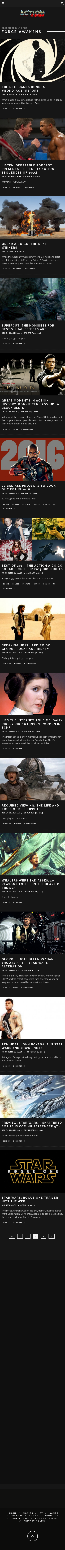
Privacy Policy (35, 1521)
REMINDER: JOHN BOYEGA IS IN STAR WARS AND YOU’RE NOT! (32, 1046)
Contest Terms (46, 1518)
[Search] (62, 3)
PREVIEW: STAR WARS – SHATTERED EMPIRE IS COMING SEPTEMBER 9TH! (32, 1124)
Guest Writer (9, 412)
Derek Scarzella (11, 333)
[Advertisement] (26, 1316)
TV (54, 504)
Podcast (17, 187)
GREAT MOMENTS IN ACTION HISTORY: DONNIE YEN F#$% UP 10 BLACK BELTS (30, 404)
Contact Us (20, 1518)
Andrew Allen (9, 1205)
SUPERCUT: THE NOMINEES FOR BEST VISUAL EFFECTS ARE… (28, 327)
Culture (26, 504)
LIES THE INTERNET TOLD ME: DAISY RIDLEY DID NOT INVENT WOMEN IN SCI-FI (32, 724)
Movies (6, 109)
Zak (4, 251)
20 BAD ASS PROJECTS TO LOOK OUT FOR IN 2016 (29, 487)
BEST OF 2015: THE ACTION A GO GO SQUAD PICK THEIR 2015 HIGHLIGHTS (32, 567)
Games (37, 504)
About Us (52, 1516)
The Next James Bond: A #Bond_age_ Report (23, 88)
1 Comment (18, 749)
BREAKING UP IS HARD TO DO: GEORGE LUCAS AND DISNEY (27, 647)
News (15, 429)
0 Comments (19, 109)
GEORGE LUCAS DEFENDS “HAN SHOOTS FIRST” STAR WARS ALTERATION (28, 963)
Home (13, 1513)
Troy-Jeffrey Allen (12, 573)
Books (6, 504)
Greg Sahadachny (11, 176)
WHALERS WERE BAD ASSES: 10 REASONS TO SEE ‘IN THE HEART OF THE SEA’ (32, 884)
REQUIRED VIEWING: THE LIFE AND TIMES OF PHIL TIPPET (30, 807)
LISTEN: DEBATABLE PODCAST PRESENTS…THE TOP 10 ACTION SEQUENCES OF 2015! (28, 169)
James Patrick (9, 94)
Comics (15, 504)
